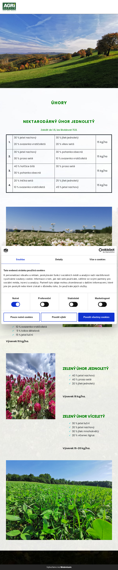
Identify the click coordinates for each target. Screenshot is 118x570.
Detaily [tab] (59, 259)
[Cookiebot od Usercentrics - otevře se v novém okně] (101, 250)
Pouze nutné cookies (21, 317)
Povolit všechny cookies (96, 317)
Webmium (65, 567)
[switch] (44, 304)
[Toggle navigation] (112, 7)
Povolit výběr (59, 317)
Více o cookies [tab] (97, 259)
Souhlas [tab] (20, 259)
